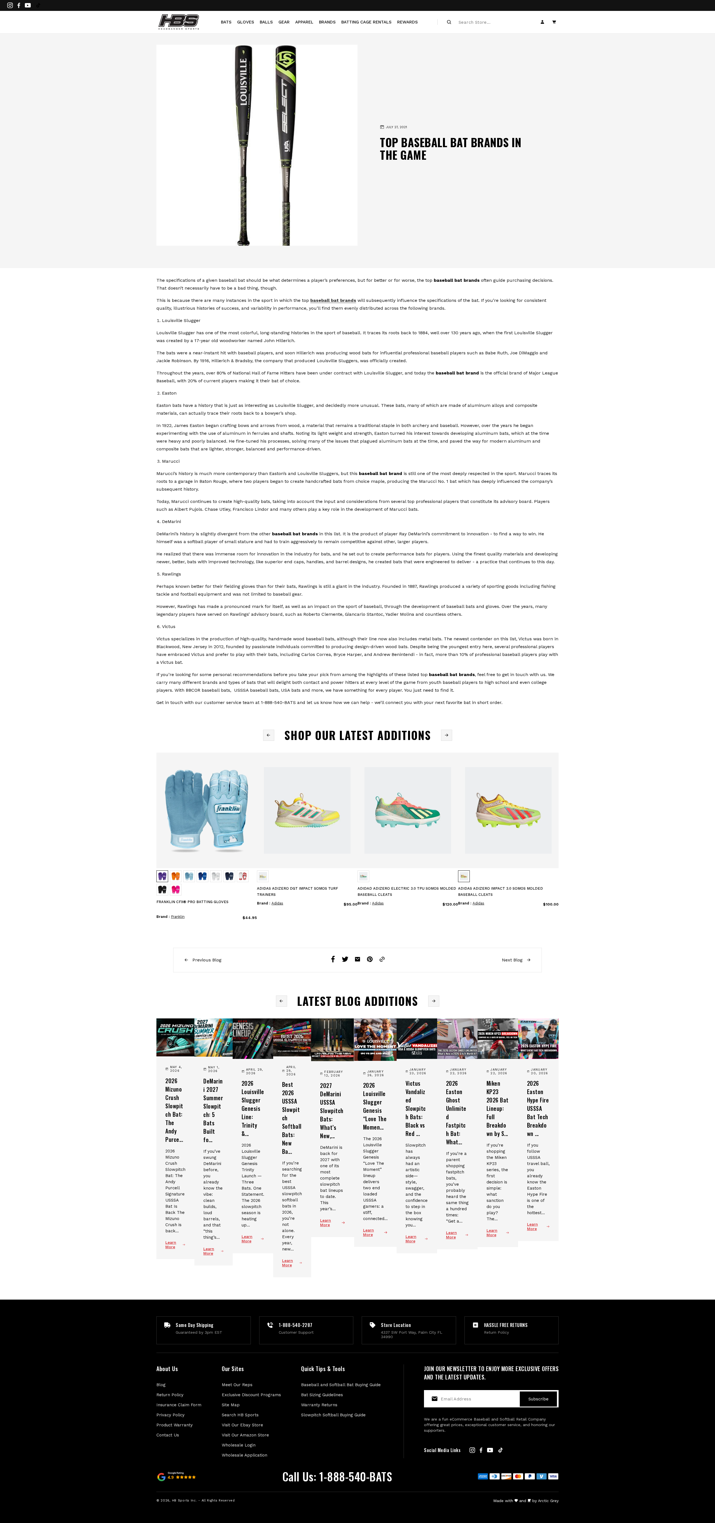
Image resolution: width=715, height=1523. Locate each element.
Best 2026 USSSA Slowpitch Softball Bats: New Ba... (292, 1118)
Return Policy (169, 1394)
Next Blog (513, 960)
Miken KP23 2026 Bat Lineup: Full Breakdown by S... (498, 1108)
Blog (161, 1384)
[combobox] (489, 22)
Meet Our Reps (237, 1384)
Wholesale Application (244, 1455)
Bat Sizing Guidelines (322, 1394)
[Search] (449, 22)
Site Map (231, 1404)
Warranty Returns (319, 1404)
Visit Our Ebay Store (242, 1424)
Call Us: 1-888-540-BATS (337, 1476)
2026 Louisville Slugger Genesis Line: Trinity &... (253, 1108)
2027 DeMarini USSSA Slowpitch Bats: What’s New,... (332, 1110)
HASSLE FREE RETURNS (506, 1325)
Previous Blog (206, 960)
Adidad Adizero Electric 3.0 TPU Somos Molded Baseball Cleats (407, 891)
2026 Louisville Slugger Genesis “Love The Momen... (375, 1106)
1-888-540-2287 (296, 1325)
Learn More (170, 1244)
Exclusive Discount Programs (251, 1394)
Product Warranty (174, 1424)
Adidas (277, 903)
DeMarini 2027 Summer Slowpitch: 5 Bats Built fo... (213, 1110)
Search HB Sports (240, 1414)
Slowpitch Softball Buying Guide (333, 1414)
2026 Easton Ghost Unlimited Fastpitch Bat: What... (456, 1112)
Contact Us (167, 1435)
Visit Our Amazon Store (245, 1435)
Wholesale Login (239, 1445)
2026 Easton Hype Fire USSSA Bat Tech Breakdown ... (538, 1108)
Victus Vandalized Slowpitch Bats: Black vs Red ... (416, 1108)
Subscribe (538, 1399)
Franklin (178, 917)
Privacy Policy (170, 1414)
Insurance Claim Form (178, 1404)
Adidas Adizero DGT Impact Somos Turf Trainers (297, 891)
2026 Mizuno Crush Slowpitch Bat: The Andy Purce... (174, 1110)
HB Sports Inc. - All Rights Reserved (203, 1500)
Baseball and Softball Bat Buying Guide (341, 1384)
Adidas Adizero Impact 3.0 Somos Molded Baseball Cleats (500, 891)
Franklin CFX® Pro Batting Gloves (192, 902)
